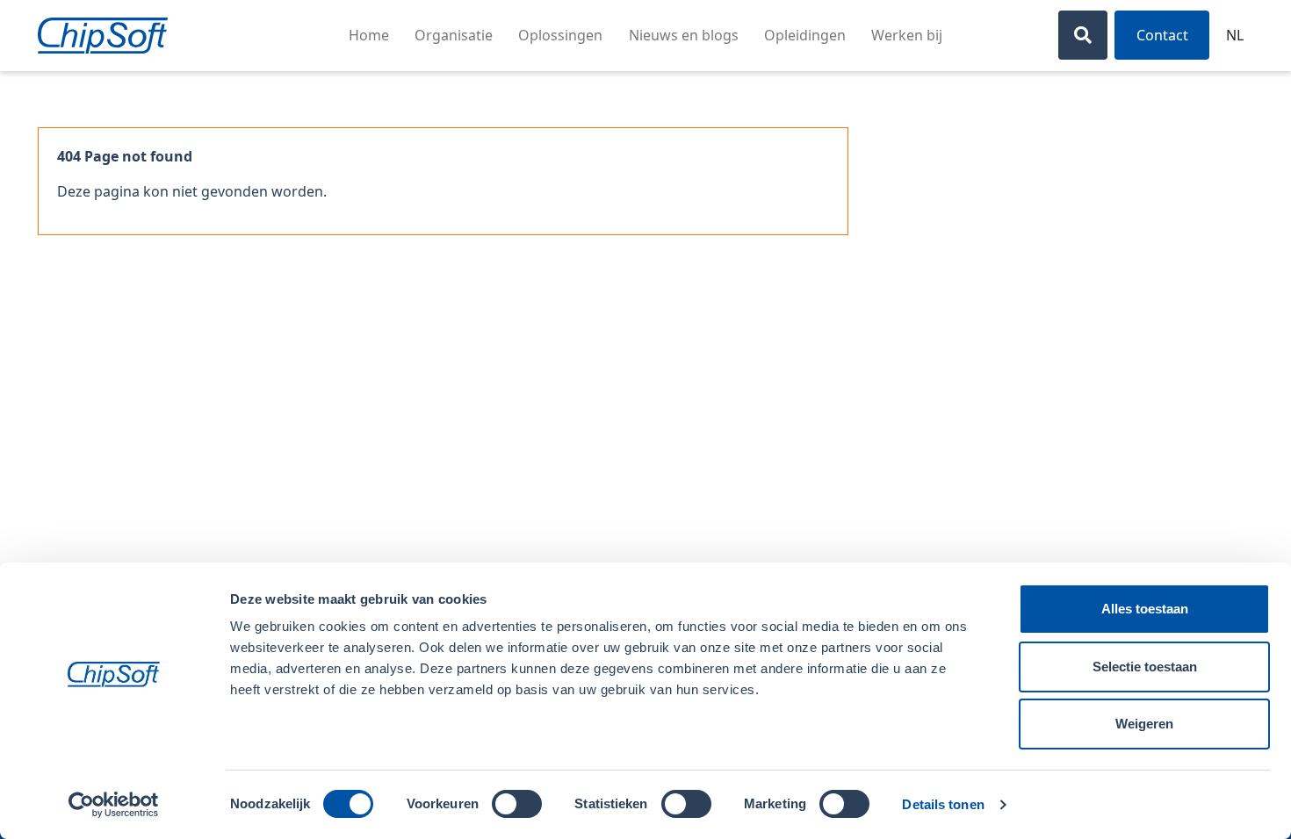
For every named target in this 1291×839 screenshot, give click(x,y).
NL (1235, 35)
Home (369, 35)
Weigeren (1144, 723)
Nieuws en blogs (684, 35)
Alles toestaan (1144, 608)
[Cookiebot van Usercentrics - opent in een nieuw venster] (114, 805)
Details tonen (943, 804)
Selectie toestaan (1145, 666)
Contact (1162, 35)
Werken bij (906, 35)
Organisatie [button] (454, 35)
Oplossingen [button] (560, 35)
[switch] (517, 804)
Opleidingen (805, 35)
